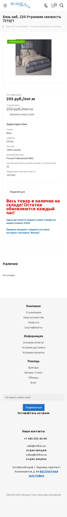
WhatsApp (46, 421)
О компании (33, 312)
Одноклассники (37, 421)
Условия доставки (33, 347)
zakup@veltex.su (36, 454)
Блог (33, 382)
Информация (33, 336)
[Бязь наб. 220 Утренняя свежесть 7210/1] (33, 57)
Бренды (33, 367)
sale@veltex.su (36, 445)
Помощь (33, 361)
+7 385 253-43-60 (35, 438)
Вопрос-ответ (33, 372)
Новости (33, 322)
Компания (33, 306)
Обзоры (33, 377)
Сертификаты (33, 327)
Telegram (28, 421)
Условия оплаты (33, 342)
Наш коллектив (33, 317)
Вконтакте (19, 421)
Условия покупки (33, 352)
